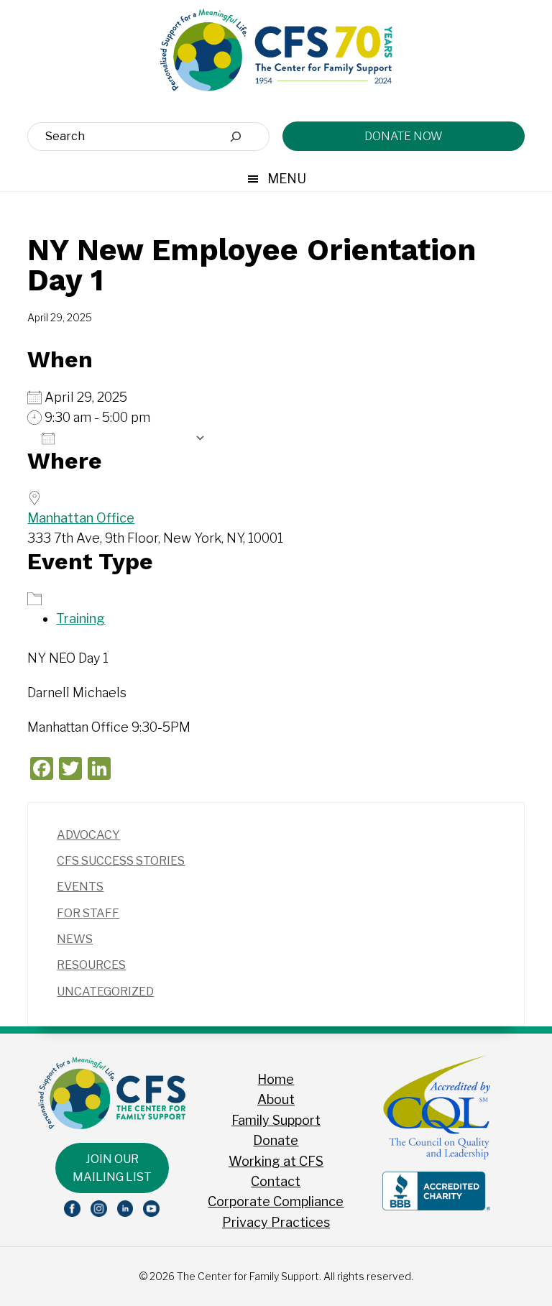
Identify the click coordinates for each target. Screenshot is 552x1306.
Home (275, 1079)
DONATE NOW (403, 136)
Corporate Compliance (276, 1201)
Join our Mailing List (112, 1168)
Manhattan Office (80, 517)
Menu (286, 178)
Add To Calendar (125, 438)
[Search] (236, 136)
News (75, 939)
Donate (275, 1140)
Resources (91, 965)
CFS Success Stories (121, 861)
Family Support (276, 1120)
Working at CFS (276, 1161)
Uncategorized (105, 991)
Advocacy (88, 835)
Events (80, 886)
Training (80, 618)
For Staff (88, 913)
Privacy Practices (276, 1222)
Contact (275, 1181)
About (276, 1099)
